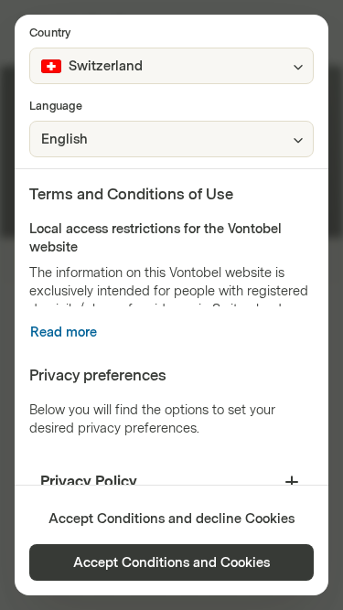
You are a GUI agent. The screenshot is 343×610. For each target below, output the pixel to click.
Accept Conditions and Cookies (171, 563)
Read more (63, 332)
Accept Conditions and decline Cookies (171, 519)
